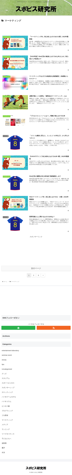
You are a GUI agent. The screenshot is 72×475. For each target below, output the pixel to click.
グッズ (4, 374)
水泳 (3, 452)
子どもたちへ (6, 438)
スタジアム (6, 378)
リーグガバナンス (8, 434)
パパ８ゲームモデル (9, 397)
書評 (3, 448)
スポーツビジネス (8, 383)
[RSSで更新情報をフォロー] (54, 328)
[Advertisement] (36, 27)
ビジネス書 (6, 406)
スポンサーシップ (8, 387)
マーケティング (7, 420)
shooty (4, 360)
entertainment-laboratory (10, 350)
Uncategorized (7, 369)
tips (3, 364)
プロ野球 (5, 415)
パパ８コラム (6, 401)
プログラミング (7, 411)
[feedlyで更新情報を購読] (18, 328)
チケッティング (7, 392)
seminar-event (7, 355)
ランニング (6, 429)
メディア (5, 425)
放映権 (4, 443)
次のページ (36, 268)
